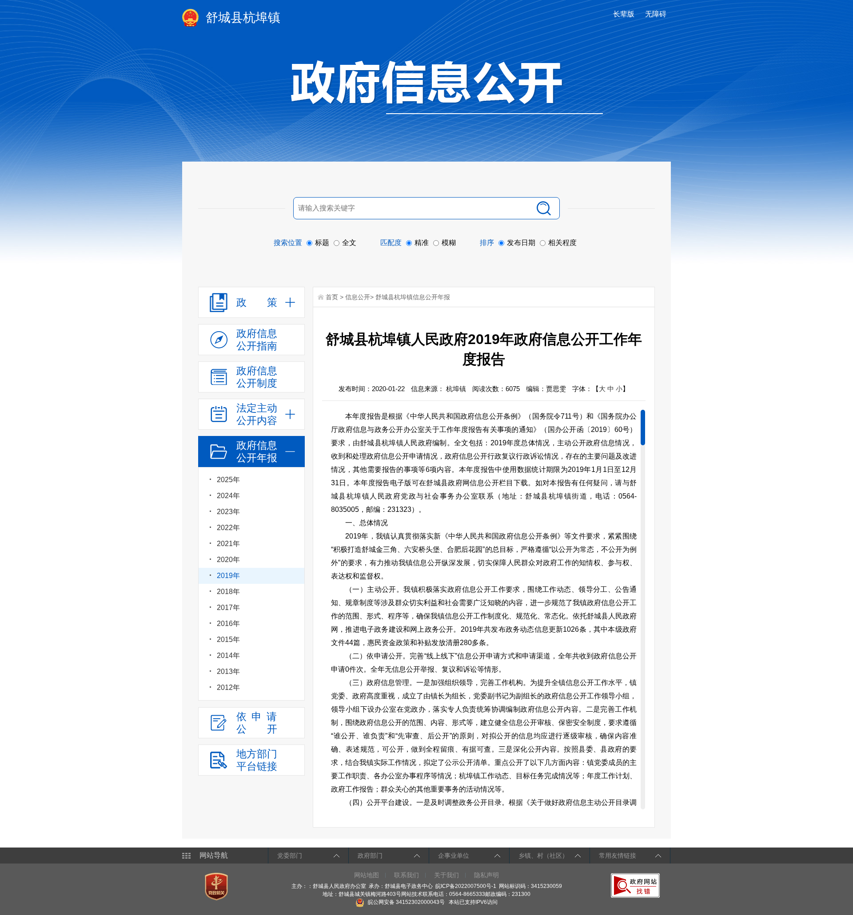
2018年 (228, 591)
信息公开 (357, 297)
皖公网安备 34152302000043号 (406, 902)
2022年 (228, 527)
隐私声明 (486, 875)
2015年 (228, 639)
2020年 (228, 559)
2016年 (228, 623)
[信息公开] (447, 87)
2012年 (228, 687)
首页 (332, 297)
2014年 (228, 655)
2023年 (228, 511)
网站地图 (366, 875)
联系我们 (406, 875)
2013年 (228, 671)
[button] (625, 14)
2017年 (228, 607)
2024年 (228, 495)
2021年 (228, 543)
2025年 (228, 479)
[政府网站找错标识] (636, 885)
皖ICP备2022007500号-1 (465, 886)
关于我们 (446, 875)
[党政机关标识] (217, 886)
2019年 (228, 575)
